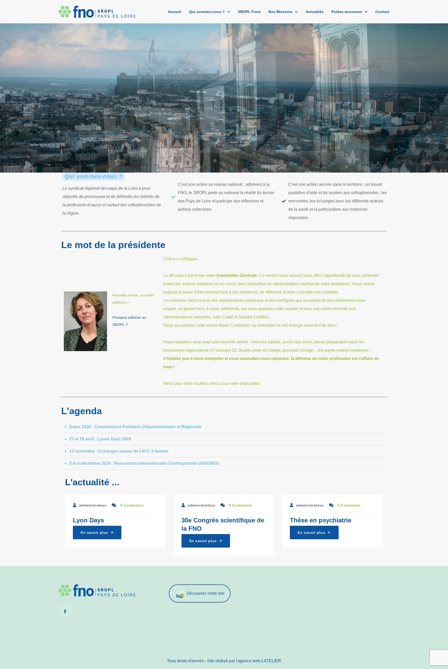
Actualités (315, 12)
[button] (224, 427)
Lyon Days (88, 520)
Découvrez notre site (206, 593)
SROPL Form (249, 12)
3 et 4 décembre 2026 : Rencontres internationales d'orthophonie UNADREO (144, 463)
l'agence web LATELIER (258, 661)
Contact (382, 12)
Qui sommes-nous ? (207, 12)
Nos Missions (280, 12)
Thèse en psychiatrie (320, 520)
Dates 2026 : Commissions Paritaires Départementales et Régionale (135, 427)
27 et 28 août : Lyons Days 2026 (100, 439)
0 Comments (131, 505)
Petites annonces (346, 12)
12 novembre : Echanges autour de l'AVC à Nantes (119, 451)
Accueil (174, 12)
